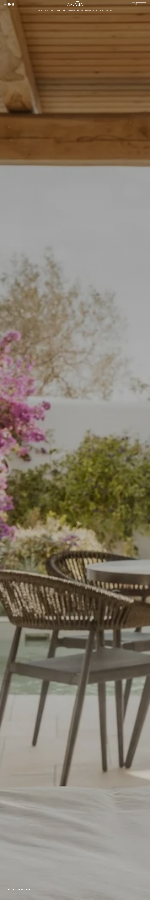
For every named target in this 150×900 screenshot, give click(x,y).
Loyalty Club (125, 4)
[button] (5, 4)
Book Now (141, 4)
